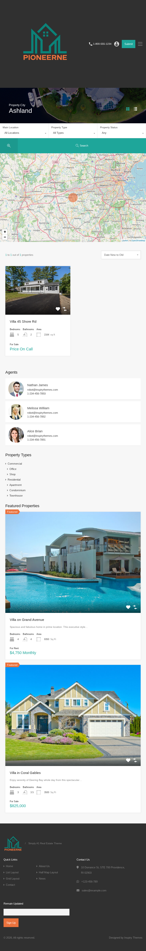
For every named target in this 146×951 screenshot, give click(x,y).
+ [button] (5, 232)
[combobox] (24, 133)
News (42, 878)
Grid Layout (12, 878)
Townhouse (16, 495)
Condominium (17, 490)
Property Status (109, 127)
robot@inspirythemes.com (42, 389)
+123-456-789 (89, 881)
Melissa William (38, 408)
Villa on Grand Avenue (27, 620)
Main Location (11, 127)
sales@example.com (94, 890)
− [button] (5, 237)
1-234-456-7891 (36, 439)
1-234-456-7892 (36, 416)
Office (12, 468)
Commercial (15, 463)
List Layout (12, 872)
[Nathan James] (16, 394)
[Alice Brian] (16, 441)
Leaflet (125, 240)
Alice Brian (35, 431)
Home (9, 866)
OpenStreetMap (138, 240)
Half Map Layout (48, 872)
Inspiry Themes (133, 937)
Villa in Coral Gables (25, 773)
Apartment (15, 484)
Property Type (59, 127)
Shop (12, 474)
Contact (10, 884)
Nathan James (37, 385)
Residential (14, 479)
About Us (44, 866)
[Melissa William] (16, 418)
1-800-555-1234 (102, 43)
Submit (128, 43)
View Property (38, 304)
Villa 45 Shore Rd (23, 321)
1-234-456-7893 (36, 393)
